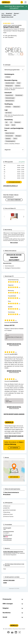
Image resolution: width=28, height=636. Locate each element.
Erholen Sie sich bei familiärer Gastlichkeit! (14, 257)
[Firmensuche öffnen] (21, 2)
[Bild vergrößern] (21, 213)
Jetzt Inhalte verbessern (14, 199)
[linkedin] (16, 632)
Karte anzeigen (14, 477)
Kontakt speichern (8, 580)
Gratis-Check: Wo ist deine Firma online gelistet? (14, 7)
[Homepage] (5, 2)
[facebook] (8, 632)
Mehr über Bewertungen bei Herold (13, 437)
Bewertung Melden (14, 345)
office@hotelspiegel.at (10, 185)
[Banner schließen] (26, 6)
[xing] (20, 632)
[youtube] (12, 632)
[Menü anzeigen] (25, 2)
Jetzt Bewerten (14, 447)
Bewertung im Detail (14, 344)
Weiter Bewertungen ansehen (14, 414)
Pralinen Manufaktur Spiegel (10, 551)
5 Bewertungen (7, 25)
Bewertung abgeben (16, 25)
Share (5, 582)
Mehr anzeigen (14, 242)
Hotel (4, 569)
